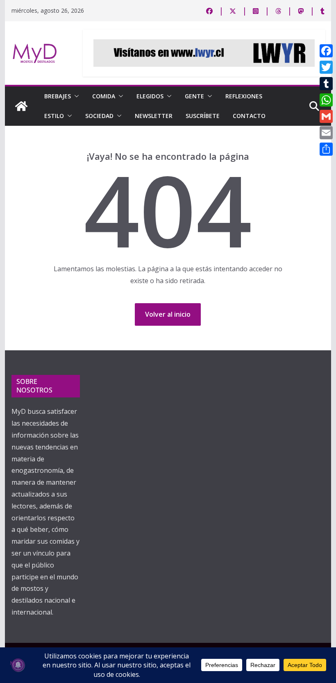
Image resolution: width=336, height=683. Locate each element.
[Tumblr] (326, 83)
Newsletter (154, 116)
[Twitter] (326, 67)
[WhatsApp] (326, 100)
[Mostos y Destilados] (21, 106)
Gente (194, 96)
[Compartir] (326, 149)
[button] (75, 96)
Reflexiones (243, 96)
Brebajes (57, 96)
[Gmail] (326, 116)
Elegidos (149, 96)
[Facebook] (326, 51)
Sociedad (99, 116)
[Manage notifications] (18, 665)
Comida (103, 96)
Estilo (54, 116)
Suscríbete (203, 116)
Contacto (249, 116)
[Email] (326, 133)
